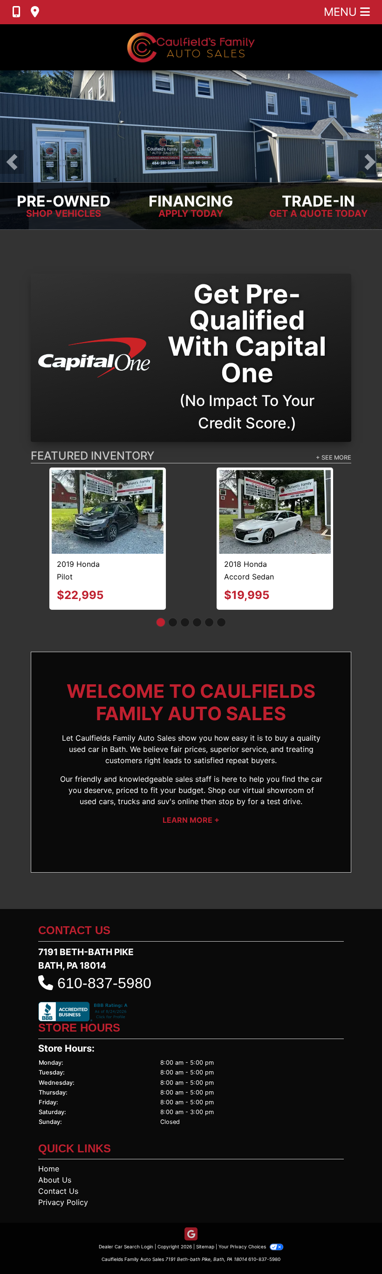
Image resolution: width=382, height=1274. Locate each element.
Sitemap (205, 1204)
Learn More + (191, 777)
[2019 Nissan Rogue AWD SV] (108, 491)
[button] (12, 162)
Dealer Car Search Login (126, 1204)
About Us (54, 1138)
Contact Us (58, 1149)
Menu (342, 12)
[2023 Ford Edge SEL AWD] (275, 490)
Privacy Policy (63, 1160)
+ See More (333, 457)
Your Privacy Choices (242, 1204)
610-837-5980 (104, 941)
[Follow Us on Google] (191, 1192)
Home (48, 1126)
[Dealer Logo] (191, 47)
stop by (232, 759)
